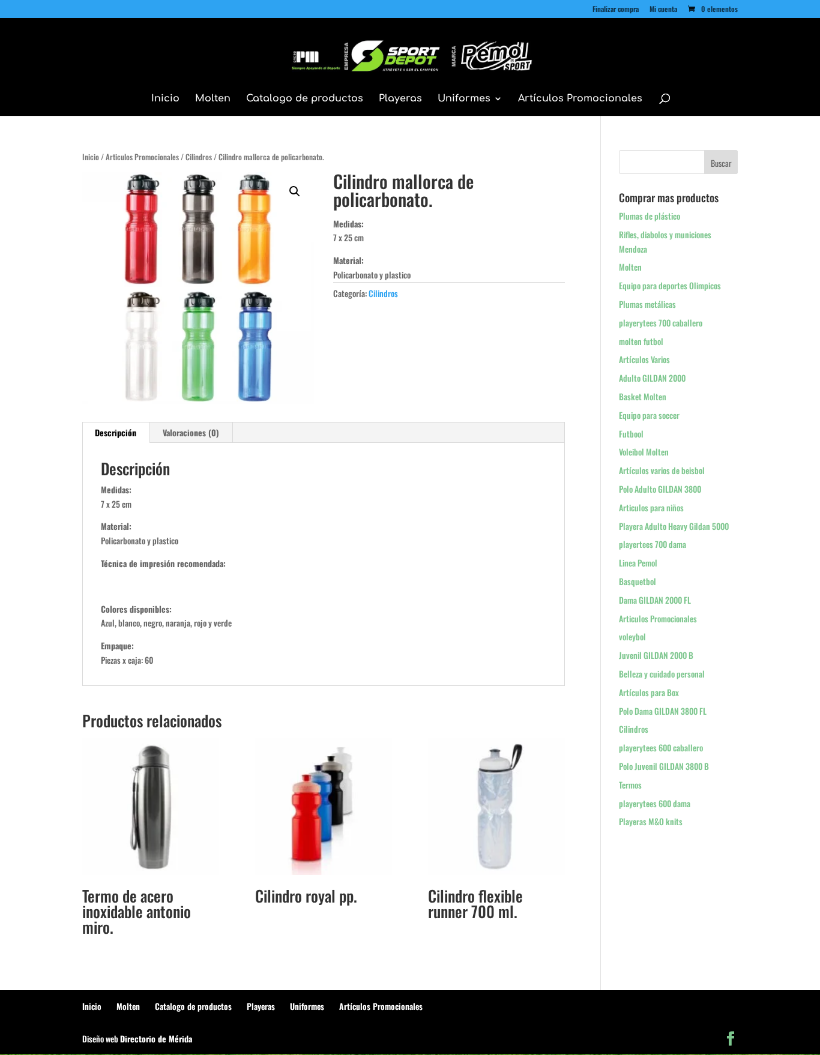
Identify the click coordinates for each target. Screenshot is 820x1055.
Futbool (631, 433)
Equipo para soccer (649, 415)
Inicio (165, 99)
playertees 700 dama (652, 544)
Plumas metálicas (647, 304)
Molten (213, 99)
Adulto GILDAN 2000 (652, 377)
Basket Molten (642, 396)
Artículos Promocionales (580, 99)
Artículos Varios (644, 359)
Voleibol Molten (644, 451)
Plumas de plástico (649, 215)
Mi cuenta (663, 9)
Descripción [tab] (115, 432)
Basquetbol (637, 581)
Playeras (400, 99)
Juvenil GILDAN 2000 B (656, 655)
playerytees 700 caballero (660, 322)
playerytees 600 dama (654, 803)
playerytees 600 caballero (661, 747)
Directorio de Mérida (156, 1038)
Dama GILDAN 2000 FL (655, 600)
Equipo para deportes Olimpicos (670, 285)
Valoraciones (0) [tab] (191, 432)
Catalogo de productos (304, 99)
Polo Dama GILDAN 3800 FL (663, 711)
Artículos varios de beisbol (662, 470)
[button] (295, 191)
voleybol (632, 636)
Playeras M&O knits (651, 821)
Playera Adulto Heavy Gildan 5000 (674, 526)
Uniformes (464, 99)
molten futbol (641, 341)
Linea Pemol (638, 562)
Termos (630, 784)
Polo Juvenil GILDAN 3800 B (664, 766)
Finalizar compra (615, 9)
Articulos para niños (651, 507)
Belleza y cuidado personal (662, 673)
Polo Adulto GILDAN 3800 (660, 488)
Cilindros (198, 157)
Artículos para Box (649, 692)
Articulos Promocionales (142, 157)
